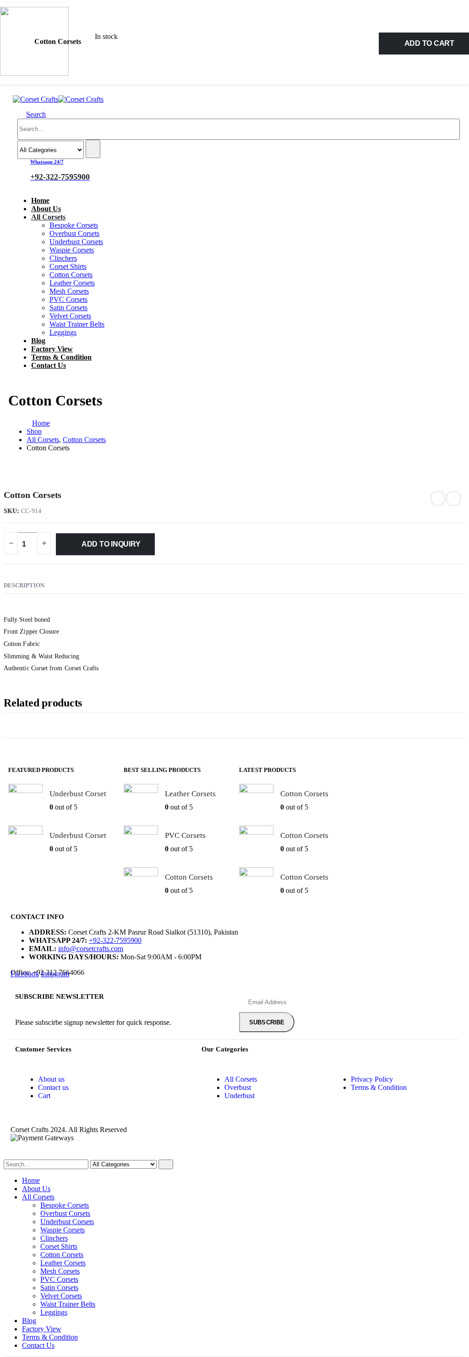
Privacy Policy (372, 1079)
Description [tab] (24, 585)
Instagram (55, 974)
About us (51, 1079)
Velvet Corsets (70, 316)
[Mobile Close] (6, 1155)
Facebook (25, 974)
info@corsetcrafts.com (90, 948)
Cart (44, 1096)
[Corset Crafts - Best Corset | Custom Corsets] (58, 99)
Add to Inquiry (111, 544)
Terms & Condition (61, 357)
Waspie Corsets (71, 250)
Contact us (53, 1087)
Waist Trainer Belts (76, 324)
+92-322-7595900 (115, 940)
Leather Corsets (72, 283)
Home (40, 200)
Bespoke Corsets (73, 225)
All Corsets (48, 217)
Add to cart (429, 43)
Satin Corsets (68, 308)
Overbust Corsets (74, 233)
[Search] (93, 149)
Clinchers (63, 258)
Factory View (52, 349)
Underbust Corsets (76, 242)
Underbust (239, 1096)
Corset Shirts (68, 266)
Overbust (237, 1087)
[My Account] (97, 170)
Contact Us (48, 365)
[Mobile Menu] (15, 91)
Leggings (62, 332)
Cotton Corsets (71, 275)
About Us (46, 209)
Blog (38, 341)
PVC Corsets (68, 299)
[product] (25, 801)
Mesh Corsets (69, 291)
